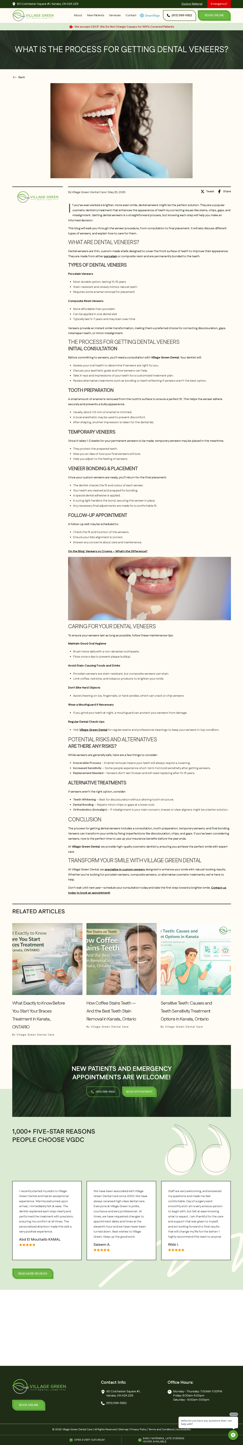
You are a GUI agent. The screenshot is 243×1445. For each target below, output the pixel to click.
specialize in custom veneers (124, 869)
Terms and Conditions (161, 1429)
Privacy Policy (138, 1429)
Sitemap (124, 1429)
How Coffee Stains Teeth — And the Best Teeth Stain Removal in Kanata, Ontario (111, 1011)
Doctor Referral (192, 4)
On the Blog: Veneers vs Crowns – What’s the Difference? (107, 551)
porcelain (110, 256)
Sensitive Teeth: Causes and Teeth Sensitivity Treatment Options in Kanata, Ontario (186, 1011)
